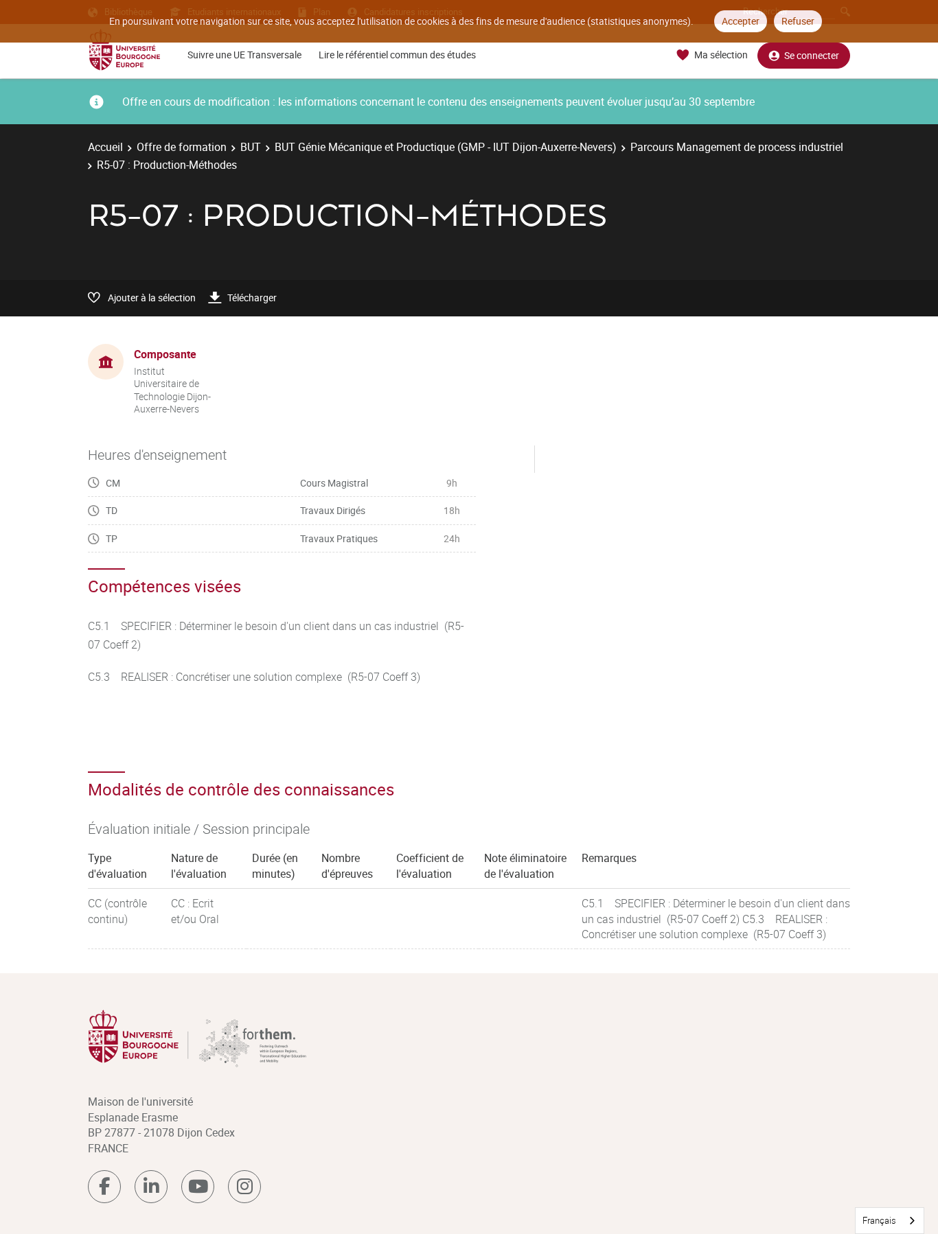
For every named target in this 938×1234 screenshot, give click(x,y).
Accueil (105, 146)
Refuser (797, 20)
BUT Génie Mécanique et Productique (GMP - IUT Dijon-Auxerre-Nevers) (446, 146)
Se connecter (811, 55)
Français (879, 1220)
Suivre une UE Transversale (244, 54)
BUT (250, 146)
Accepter (740, 20)
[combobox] (889, 1220)
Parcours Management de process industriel (736, 146)
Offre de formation (182, 146)
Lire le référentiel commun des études (397, 54)
